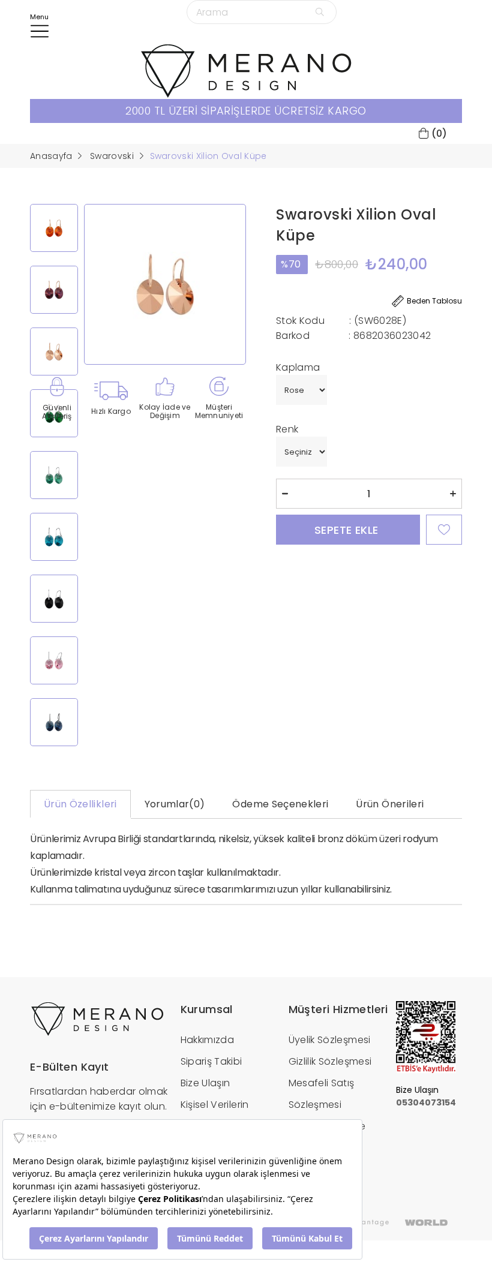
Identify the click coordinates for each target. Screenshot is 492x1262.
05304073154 (426, 1102)
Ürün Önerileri (390, 804)
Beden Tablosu (434, 301)
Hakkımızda (208, 1040)
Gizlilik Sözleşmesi (330, 1061)
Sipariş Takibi (211, 1061)
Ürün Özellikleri (80, 804)
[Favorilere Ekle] (444, 530)
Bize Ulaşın (205, 1083)
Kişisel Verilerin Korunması (215, 1115)
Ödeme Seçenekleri (280, 804)
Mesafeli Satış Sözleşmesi (322, 1093)
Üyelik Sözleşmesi (330, 1040)
